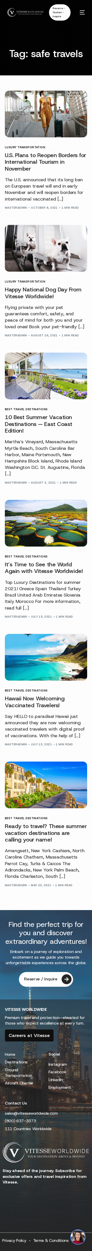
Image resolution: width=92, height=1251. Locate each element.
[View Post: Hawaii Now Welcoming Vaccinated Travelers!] (46, 657)
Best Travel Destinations (26, 409)
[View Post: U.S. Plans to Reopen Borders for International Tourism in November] (46, 114)
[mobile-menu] (80, 12)
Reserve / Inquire (40, 979)
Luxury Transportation (25, 147)
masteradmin (16, 207)
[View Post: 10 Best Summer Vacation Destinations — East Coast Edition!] (46, 376)
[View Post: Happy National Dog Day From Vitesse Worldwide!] (46, 248)
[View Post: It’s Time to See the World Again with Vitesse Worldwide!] (46, 523)
